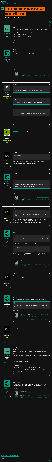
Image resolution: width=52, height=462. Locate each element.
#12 (49, 347)
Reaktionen (4, 63)
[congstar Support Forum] (3, 2)
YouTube (41, 77)
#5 (49, 152)
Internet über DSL (23, 76)
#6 (49, 173)
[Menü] (50, 2)
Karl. (16, 232)
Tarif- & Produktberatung (37, 75)
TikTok (46, 77)
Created (27, 77)
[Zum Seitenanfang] (50, 460)
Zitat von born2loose (19, 87)
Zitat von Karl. (17, 181)
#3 (49, 84)
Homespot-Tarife (45, 75)
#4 (49, 128)
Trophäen (4, 39)
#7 (49, 208)
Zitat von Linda (18, 155)
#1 (49, 25)
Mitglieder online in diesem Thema (10, 456)
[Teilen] (50, 22)
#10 (49, 295)
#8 (49, 230)
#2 (49, 49)
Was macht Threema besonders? (19, 120)
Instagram (37, 77)
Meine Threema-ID (16, 122)
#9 (49, 273)
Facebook (32, 77)
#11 (49, 325)
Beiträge (4, 40)
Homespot (44, 316)
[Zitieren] (49, 45)
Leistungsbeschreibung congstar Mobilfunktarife (34, 105)
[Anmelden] (23, 2)
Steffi (17, 275)
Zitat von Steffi (18, 211)
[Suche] (47, 2)
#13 (49, 380)
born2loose (8, 17)
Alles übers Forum (28, 75)
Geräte (28, 76)
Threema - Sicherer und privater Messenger (21, 119)
